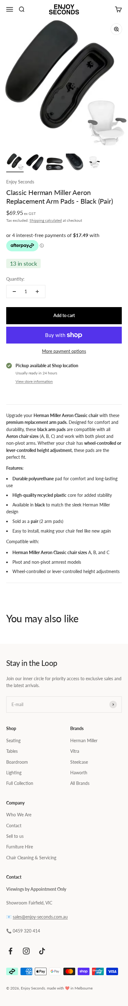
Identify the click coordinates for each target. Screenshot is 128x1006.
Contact (13, 825)
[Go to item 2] (34, 162)
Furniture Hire (19, 846)
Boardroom (17, 762)
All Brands (79, 783)
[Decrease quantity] (14, 291)
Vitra (74, 751)
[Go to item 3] (54, 165)
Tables (12, 751)
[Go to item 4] (74, 163)
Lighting (13, 772)
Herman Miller (84, 740)
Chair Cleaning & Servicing (31, 857)
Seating (13, 740)
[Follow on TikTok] (42, 951)
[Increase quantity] (37, 291)
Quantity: (15, 279)
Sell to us (15, 836)
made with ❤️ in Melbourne (70, 988)
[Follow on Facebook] (10, 951)
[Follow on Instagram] (26, 951)
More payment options (64, 351)
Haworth (78, 772)
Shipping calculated (46, 220)
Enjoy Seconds (20, 181)
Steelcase (79, 762)
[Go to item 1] (15, 163)
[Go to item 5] (94, 163)
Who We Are (18, 814)
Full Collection (19, 783)
